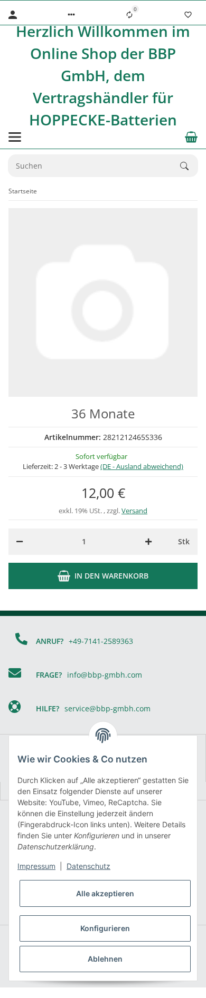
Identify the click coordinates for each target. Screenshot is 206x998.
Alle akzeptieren (105, 893)
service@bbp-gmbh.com (107, 708)
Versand (134, 510)
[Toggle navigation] (14, 137)
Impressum (36, 866)
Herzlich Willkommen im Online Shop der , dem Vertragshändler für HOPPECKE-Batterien (103, 75)
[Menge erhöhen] (148, 542)
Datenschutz (88, 866)
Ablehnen (105, 958)
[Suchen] (189, 166)
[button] (71, 14)
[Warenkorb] (191, 137)
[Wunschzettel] (188, 14)
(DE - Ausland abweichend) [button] (141, 466)
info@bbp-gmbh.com (104, 675)
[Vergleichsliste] (129, 14)
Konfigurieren (105, 928)
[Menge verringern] (19, 542)
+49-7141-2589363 (101, 641)
